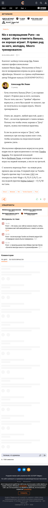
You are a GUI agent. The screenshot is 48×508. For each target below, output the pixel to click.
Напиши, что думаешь (11, 455)
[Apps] (36, 3)
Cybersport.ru (19, 505)
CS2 (10, 8)
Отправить (45, 455)
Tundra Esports (27, 192)
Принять (24, 493)
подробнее (23, 486)
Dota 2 (4, 8)
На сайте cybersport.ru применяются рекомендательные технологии (24, 479)
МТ (17, 8)
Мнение (12, 192)
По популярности (16, 259)
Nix (19, 192)
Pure (36, 192)
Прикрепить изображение (40, 455)
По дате (4, 259)
